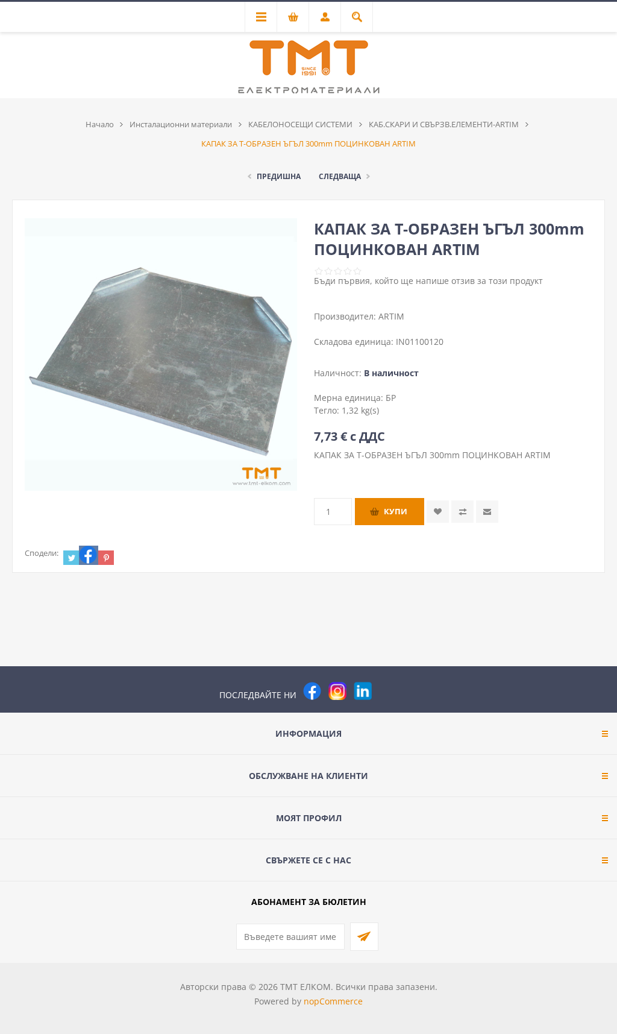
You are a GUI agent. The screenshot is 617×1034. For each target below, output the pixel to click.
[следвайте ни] (362, 691)
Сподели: (41, 552)
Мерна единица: (350, 397)
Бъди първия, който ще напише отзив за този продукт (428, 280)
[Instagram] (337, 691)
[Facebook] (312, 691)
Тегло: (328, 410)
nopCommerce (333, 1001)
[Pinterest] (388, 691)
